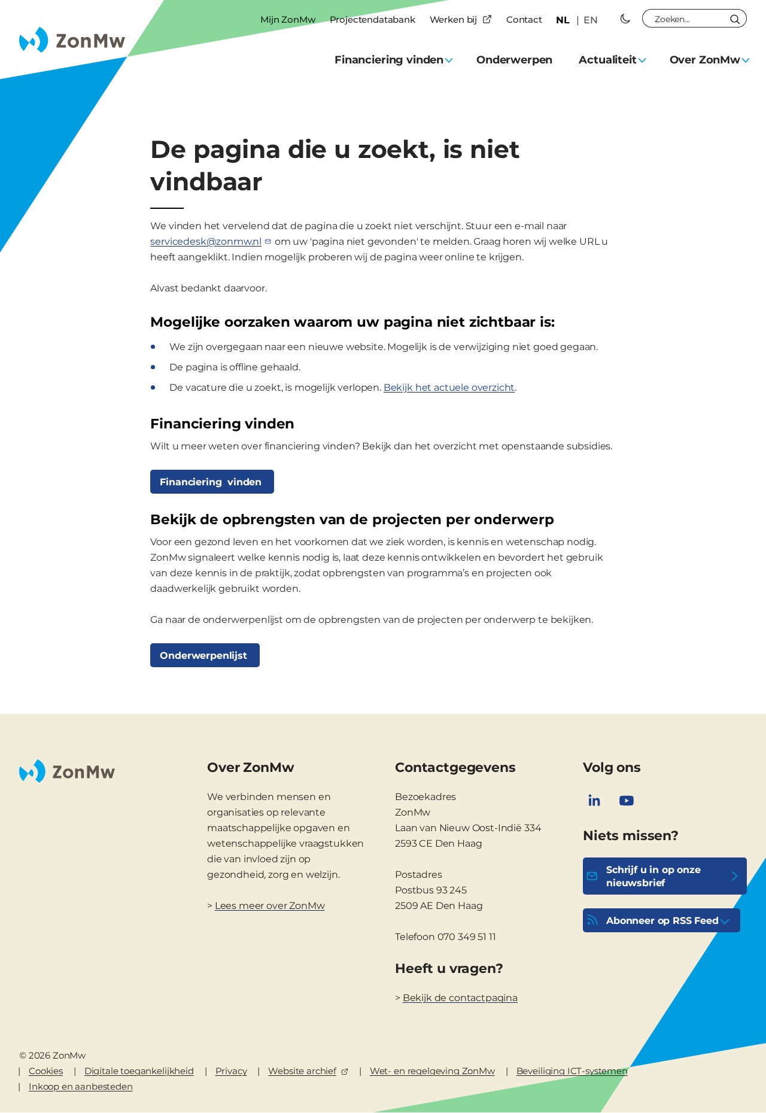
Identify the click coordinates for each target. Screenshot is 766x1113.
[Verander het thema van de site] (625, 18)
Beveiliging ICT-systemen (572, 1070)
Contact (524, 19)
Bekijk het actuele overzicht (449, 387)
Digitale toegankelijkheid (139, 1070)
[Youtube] (626, 800)
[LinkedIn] (594, 800)
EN (590, 20)
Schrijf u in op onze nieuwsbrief (653, 876)
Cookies (46, 1070)
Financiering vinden (212, 482)
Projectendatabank (372, 19)
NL (563, 20)
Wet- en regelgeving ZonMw (432, 1070)
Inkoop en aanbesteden (81, 1086)
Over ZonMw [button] (705, 59)
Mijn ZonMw (287, 19)
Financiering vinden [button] (389, 59)
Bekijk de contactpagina (460, 997)
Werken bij (453, 19)
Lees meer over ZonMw (270, 905)
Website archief (302, 1070)
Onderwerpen (514, 59)
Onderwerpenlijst (205, 655)
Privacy (231, 1070)
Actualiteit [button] (607, 59)
